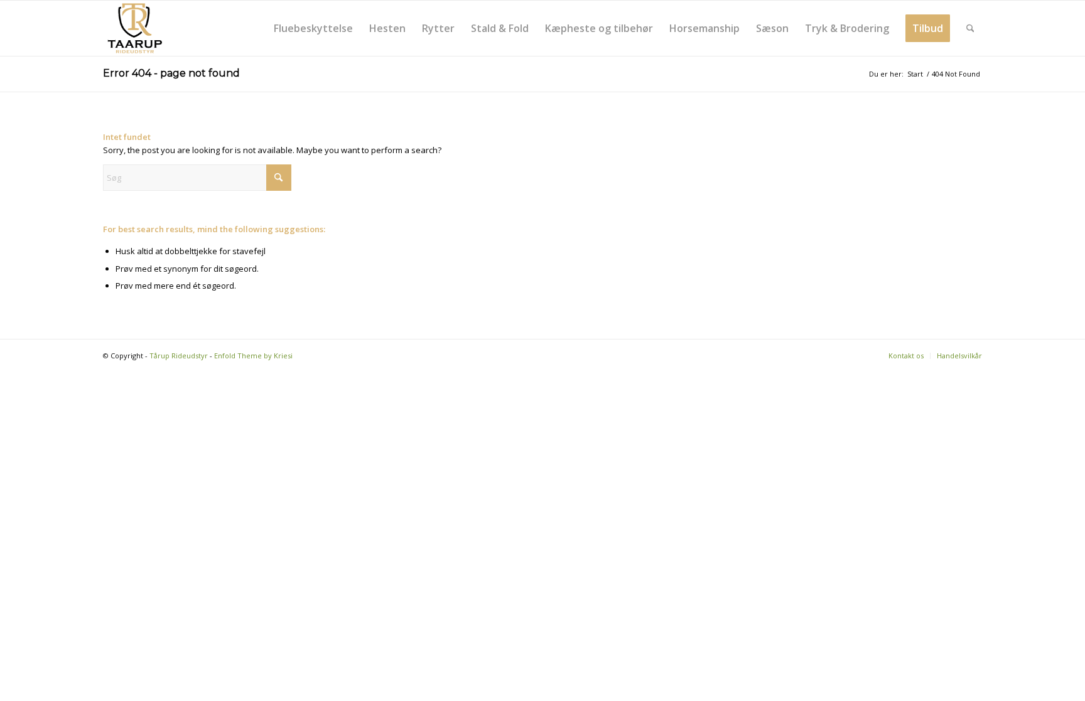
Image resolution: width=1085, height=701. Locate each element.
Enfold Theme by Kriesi (253, 355)
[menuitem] (313, 28)
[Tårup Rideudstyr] (134, 28)
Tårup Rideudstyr (178, 355)
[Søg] (970, 28)
